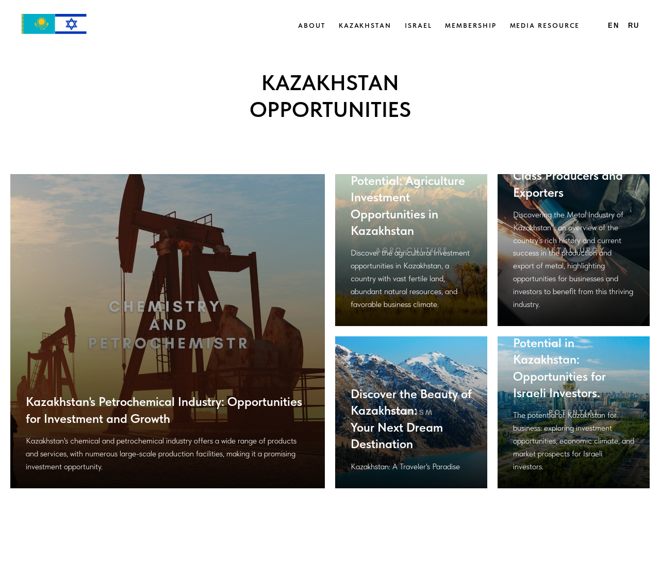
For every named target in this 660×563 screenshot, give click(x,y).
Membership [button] (470, 25)
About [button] (311, 25)
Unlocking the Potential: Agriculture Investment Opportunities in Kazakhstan (408, 197)
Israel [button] (418, 25)
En (613, 25)
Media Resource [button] (545, 25)
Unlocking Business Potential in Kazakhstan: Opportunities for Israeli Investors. (564, 359)
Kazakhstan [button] (365, 25)
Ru (633, 25)
